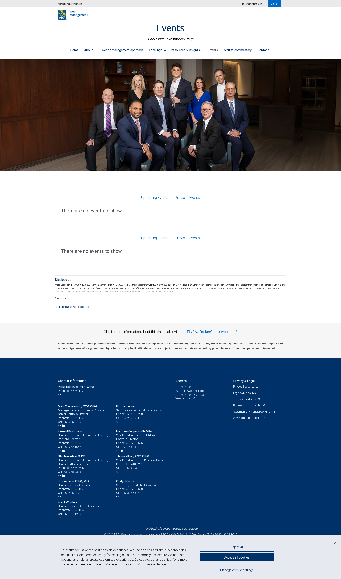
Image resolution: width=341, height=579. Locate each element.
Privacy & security (244, 386)
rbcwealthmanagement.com (70, 3)
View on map (183, 398)
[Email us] (60, 395)
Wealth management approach (122, 50)
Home (74, 50)
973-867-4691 (76, 489)
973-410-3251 (134, 464)
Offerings (156, 50)
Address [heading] (181, 381)
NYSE (205, 534)
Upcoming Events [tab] (154, 197)
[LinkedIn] (64, 426)
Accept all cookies (236, 557)
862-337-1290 (72, 514)
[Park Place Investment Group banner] (170, 115)
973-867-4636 (134, 443)
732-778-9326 (72, 472)
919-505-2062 (130, 468)
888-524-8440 (76, 468)
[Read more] (60, 298)
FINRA (218, 534)
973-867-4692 (76, 510)
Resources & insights (185, 50)
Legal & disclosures (244, 393)
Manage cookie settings (237, 570)
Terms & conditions (245, 399)
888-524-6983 (76, 443)
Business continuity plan (247, 405)
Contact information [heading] (72, 381)
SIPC (231, 534)
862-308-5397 (130, 493)
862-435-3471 (72, 493)
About (89, 50)
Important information (252, 3)
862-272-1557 (72, 447)
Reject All (236, 547)
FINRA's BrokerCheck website (210, 332)
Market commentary (238, 50)
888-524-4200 (134, 414)
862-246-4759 (72, 422)
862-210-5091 (130, 418)
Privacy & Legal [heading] (244, 381)
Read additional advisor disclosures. (72, 306)
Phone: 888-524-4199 (71, 391)
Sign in (274, 3)
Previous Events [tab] (187, 197)
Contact (263, 50)
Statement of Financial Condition (253, 411)
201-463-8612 (130, 447)
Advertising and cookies (247, 418)
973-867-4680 (134, 489)
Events (213, 50)
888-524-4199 (76, 418)
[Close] (334, 543)
